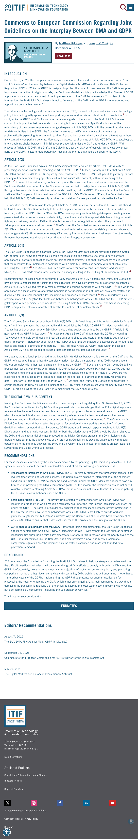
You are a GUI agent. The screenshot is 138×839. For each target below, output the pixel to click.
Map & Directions (13, 757)
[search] (123, 7)
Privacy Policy (31, 819)
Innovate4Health (13, 780)
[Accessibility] (7, 832)
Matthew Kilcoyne (70, 43)
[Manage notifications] (131, 821)
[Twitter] (7, 803)
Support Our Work (13, 789)
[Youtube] (121, 803)
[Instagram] (43, 803)
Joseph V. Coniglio (101, 43)
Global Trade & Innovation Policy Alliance (25, 775)
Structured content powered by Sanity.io (25, 810)
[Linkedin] (95, 803)
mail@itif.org (11, 748)
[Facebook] (69, 803)
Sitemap (8, 827)
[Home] (36, 7)
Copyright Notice (13, 819)
